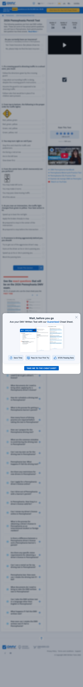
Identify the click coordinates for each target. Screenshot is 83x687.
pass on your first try (40, 358)
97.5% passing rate (66, 358)
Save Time (18, 358)
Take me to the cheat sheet (41, 368)
